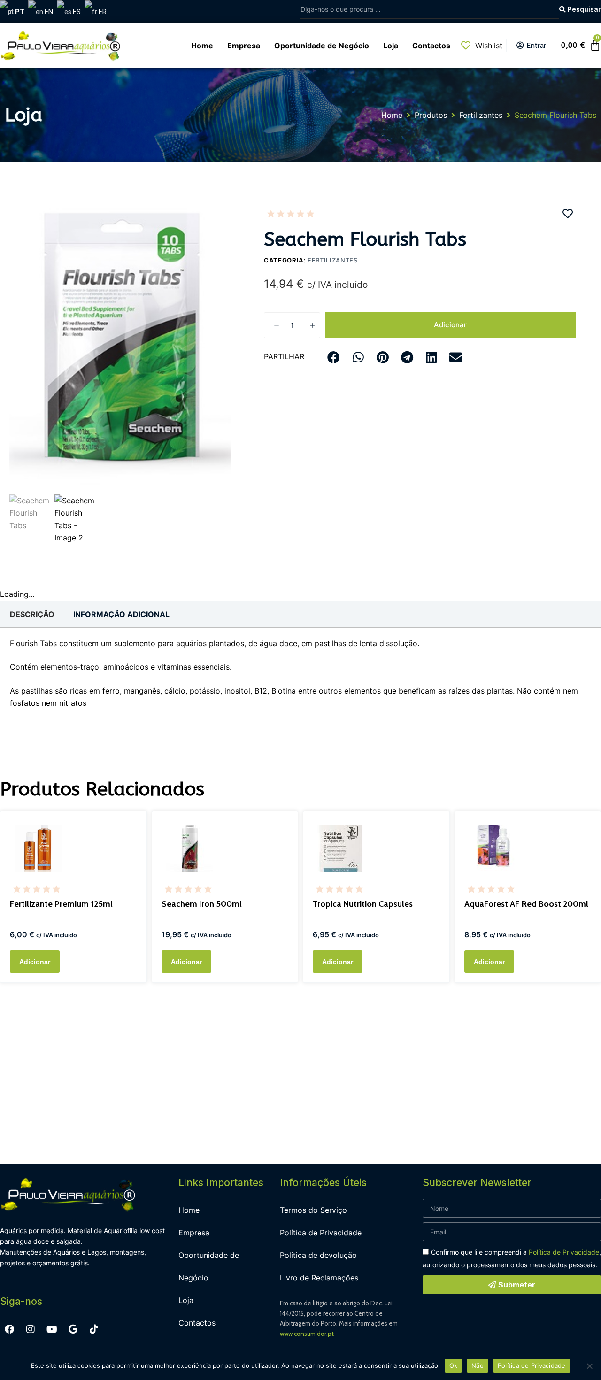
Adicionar (450, 324)
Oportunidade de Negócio (208, 1266)
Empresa (193, 1232)
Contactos (197, 1322)
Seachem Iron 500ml (202, 904)
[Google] (72, 1329)
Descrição (32, 614)
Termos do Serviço (313, 1210)
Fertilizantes (480, 115)
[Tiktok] (94, 1329)
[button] (333, 357)
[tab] (32, 614)
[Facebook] (9, 1329)
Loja (185, 1300)
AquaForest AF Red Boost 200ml (526, 904)
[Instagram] (30, 1329)
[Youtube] (51, 1329)
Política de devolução (318, 1255)
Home (391, 115)
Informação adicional (121, 614)
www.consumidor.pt (307, 1333)
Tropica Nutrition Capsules (363, 904)
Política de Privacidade (321, 1232)
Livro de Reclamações (319, 1277)
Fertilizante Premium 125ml (61, 904)
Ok (453, 1365)
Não (477, 1365)
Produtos (431, 115)
